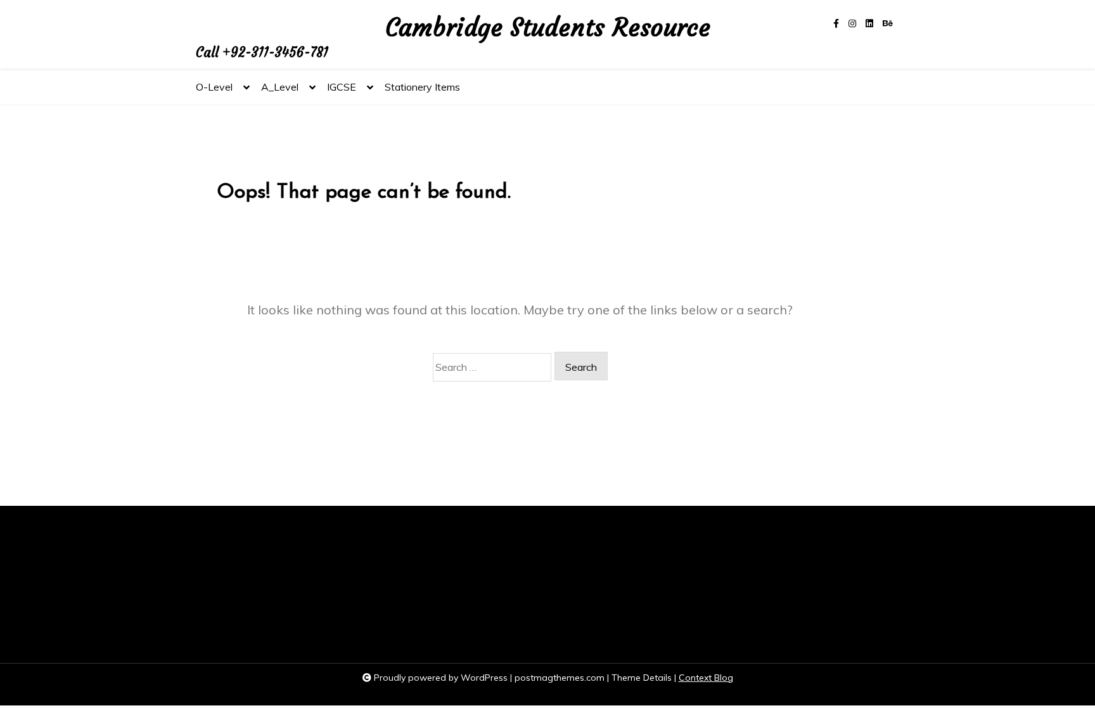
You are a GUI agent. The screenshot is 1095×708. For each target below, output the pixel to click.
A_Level (279, 86)
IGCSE (341, 86)
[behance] (888, 23)
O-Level (214, 86)
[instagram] (852, 23)
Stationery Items (422, 86)
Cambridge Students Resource (547, 28)
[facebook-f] (836, 23)
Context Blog (706, 677)
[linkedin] (869, 23)
